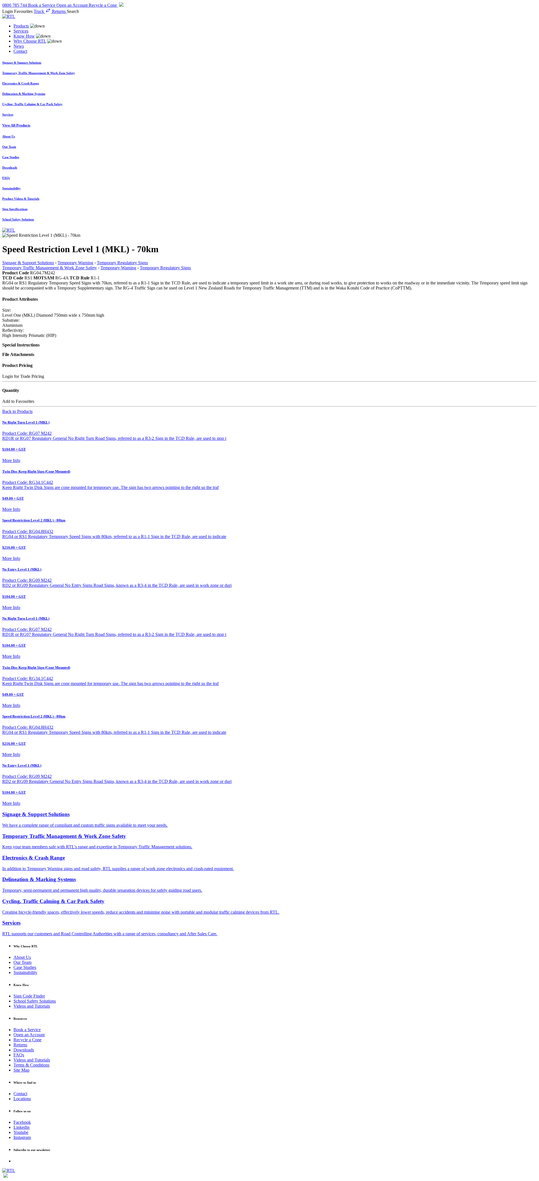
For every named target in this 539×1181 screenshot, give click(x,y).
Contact (20, 51)
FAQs (18, 1055)
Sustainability (25, 972)
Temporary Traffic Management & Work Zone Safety (49, 267)
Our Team (22, 962)
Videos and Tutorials (31, 1006)
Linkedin (21, 1127)
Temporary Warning (75, 262)
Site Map (21, 1070)
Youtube (20, 1132)
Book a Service (27, 1029)
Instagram (22, 1137)
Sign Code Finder (29, 996)
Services (20, 31)
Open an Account (29, 1034)
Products (21, 26)
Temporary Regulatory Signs (122, 262)
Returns (20, 1044)
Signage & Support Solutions (28, 262)
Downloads (23, 1049)
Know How (24, 36)
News (18, 46)
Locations (22, 1098)
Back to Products (17, 411)
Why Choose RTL (29, 41)
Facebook (22, 1122)
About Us (22, 957)
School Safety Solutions (34, 1001)
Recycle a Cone (27, 1039)
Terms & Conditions (31, 1065)
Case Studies (24, 967)
